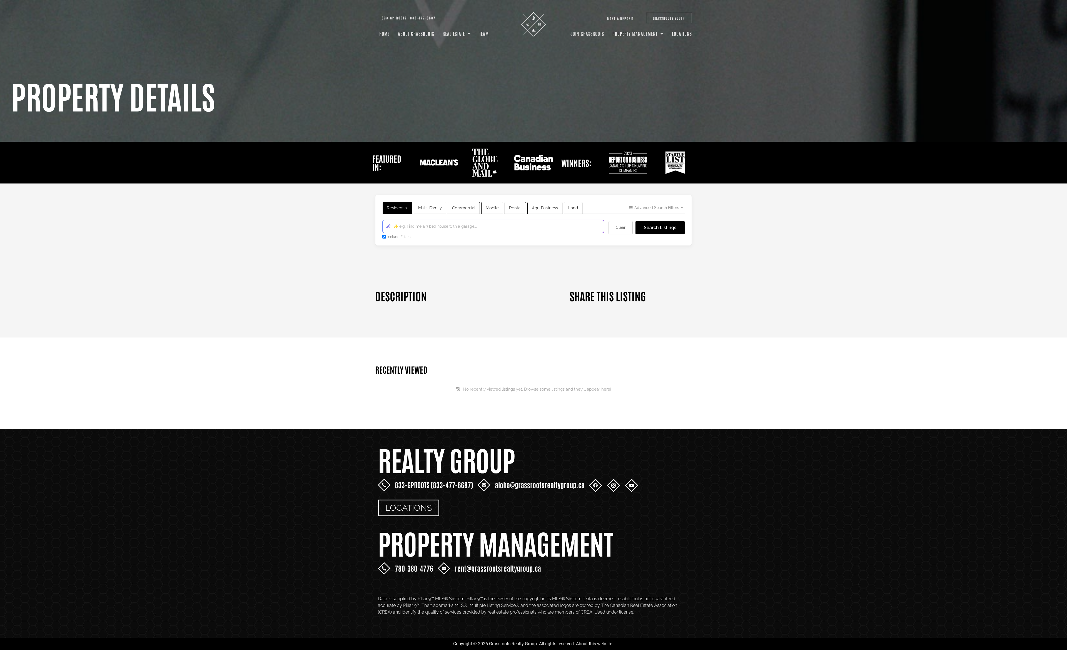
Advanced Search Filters (656, 207)
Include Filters (398, 237)
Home (384, 33)
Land (573, 207)
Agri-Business (545, 207)
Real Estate (454, 33)
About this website (594, 643)
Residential (397, 207)
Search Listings (660, 227)
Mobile (492, 207)
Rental (515, 207)
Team (484, 33)
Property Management (634, 33)
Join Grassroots (587, 33)
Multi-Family (430, 207)
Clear (620, 227)
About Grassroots (416, 33)
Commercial (463, 207)
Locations (682, 33)
